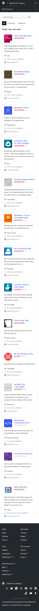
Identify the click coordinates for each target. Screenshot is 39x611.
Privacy (5, 540)
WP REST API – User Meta (19, 385)
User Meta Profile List (23, 454)
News (4, 533)
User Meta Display (22, 72)
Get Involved (25, 546)
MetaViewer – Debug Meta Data (21, 421)
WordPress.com (9, 564)
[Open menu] (36, 3)
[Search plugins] (29, 17)
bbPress (6, 571)
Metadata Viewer (21, 108)
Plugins (23, 536)
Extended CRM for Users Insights (21, 142)
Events (23, 550)
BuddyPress (7, 574)
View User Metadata (23, 36)
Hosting (5, 536)
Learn (4, 546)
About (4, 529)
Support (5, 550)
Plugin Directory (7, 9)
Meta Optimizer (20, 487)
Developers (6, 554)
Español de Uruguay (14, 583)
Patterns (23, 540)
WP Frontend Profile (22, 249)
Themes (23, 533)
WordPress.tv (8, 557)
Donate (24, 554)
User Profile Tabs (21, 320)
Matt (5, 567)
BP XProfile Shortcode (23, 354)
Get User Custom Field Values (21, 286)
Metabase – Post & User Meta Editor (22, 216)
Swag (23, 557)
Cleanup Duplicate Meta (24, 179)
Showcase (24, 529)
